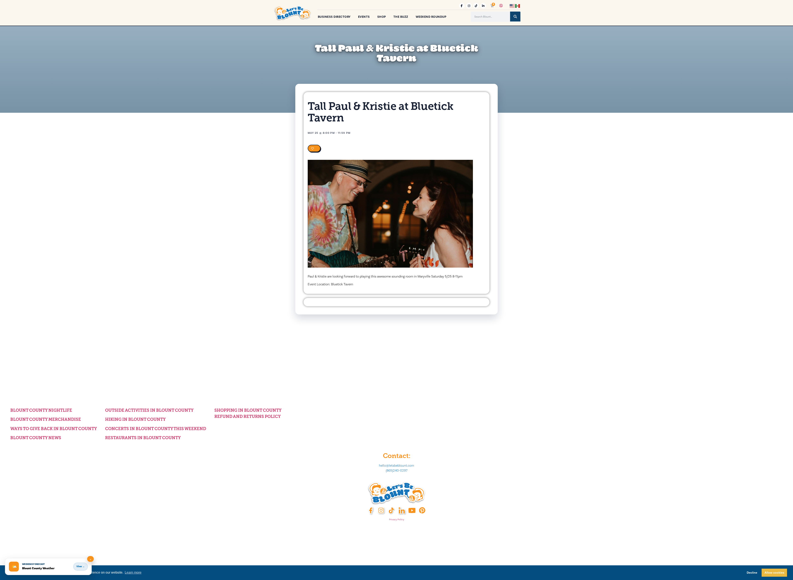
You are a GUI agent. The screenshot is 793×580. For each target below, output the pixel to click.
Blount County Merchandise (45, 419)
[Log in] (501, 6)
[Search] (515, 16)
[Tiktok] (476, 5)
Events (364, 17)
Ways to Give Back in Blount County (53, 428)
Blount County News (35, 437)
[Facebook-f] (462, 5)
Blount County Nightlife (41, 410)
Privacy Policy (396, 519)
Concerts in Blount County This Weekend (155, 428)
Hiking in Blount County (135, 419)
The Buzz (400, 17)
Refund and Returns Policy (247, 416)
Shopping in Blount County (247, 410)
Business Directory (334, 17)
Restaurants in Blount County (143, 437)
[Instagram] (469, 5)
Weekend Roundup (431, 17)
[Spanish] (517, 6)
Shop (381, 17)
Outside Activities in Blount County (149, 410)
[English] (512, 6)
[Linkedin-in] (483, 5)
